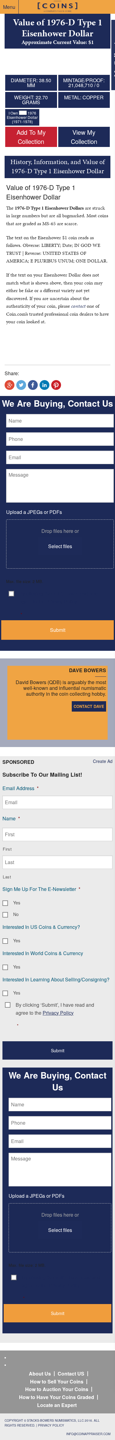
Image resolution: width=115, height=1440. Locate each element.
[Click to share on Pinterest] (56, 385)
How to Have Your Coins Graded (56, 1397)
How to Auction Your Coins (56, 1389)
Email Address (20, 788)
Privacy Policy (51, 1425)
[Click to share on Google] (9, 385)
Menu (9, 6)
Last (7, 877)
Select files (60, 546)
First (7, 849)
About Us (40, 1373)
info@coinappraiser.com (88, 1434)
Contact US (71, 1373)
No (16, 914)
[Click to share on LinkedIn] (44, 385)
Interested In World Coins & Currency (42, 953)
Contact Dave (89, 706)
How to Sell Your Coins (56, 1381)
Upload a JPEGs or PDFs (34, 511)
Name (11, 818)
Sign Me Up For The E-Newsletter (41, 888)
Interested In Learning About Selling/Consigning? (55, 979)
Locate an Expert (57, 1405)
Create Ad (103, 761)
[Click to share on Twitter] (21, 385)
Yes (16, 903)
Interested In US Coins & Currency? (41, 926)
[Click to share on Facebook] (33, 385)
